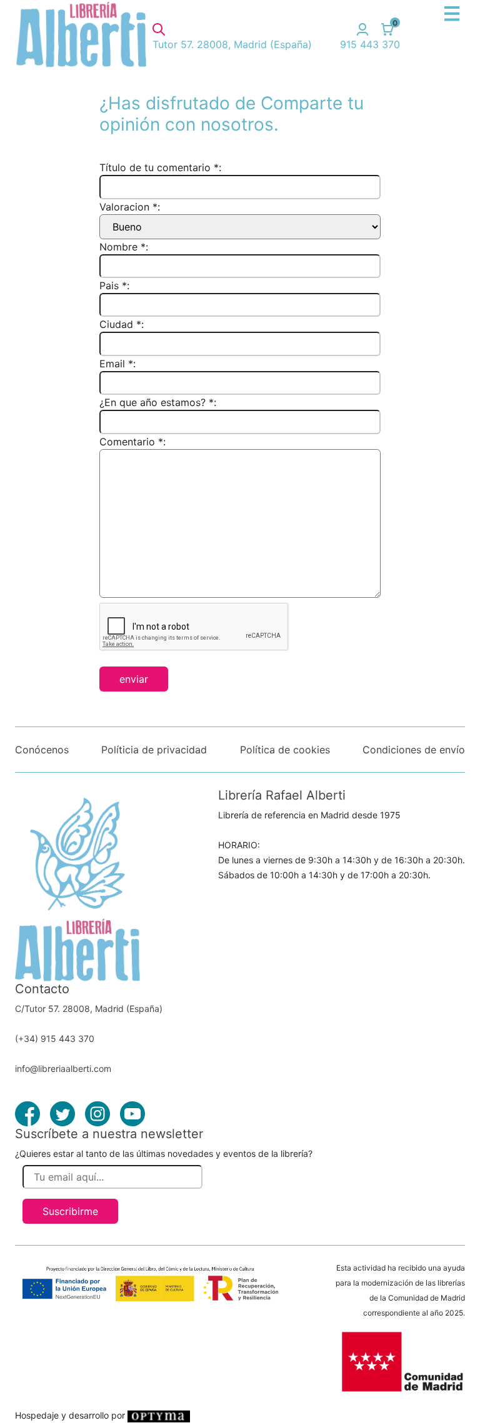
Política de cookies (285, 749)
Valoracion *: (129, 207)
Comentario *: (132, 441)
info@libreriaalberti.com (63, 1068)
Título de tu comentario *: (160, 167)
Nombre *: (123, 246)
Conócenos (42, 749)
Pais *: (114, 285)
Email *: (117, 363)
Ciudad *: (121, 324)
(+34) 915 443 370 (54, 1038)
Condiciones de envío (413, 749)
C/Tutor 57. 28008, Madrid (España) (88, 1008)
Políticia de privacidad (154, 749)
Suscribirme (70, 1211)
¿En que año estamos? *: (157, 402)
